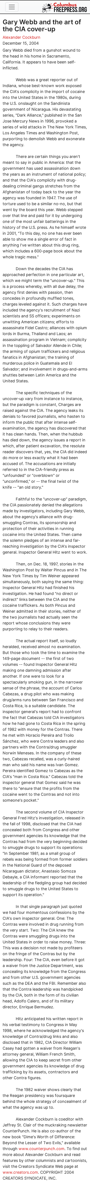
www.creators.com (20, 1172)
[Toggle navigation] (11, 7)
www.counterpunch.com (41, 1148)
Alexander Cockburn (21, 37)
